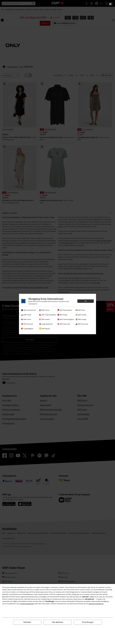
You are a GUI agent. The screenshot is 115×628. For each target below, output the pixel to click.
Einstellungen (88, 622)
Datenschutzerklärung (95, 604)
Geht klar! (27, 622)
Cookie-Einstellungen (27, 604)
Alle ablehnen (57, 622)
